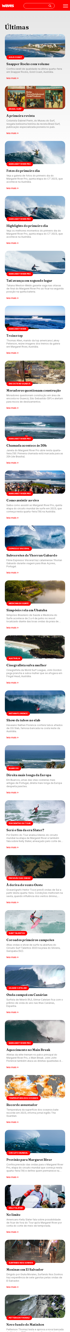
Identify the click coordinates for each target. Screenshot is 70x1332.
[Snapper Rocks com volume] (35, 57)
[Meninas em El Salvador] (35, 1264)
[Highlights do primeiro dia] (35, 220)
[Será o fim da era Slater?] (35, 825)
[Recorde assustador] (35, 1099)
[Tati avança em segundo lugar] (35, 275)
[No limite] (35, 1209)
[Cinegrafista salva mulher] (35, 660)
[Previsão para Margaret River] (35, 1154)
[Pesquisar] (50, 6)
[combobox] (39, 5)
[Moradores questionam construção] (35, 385)
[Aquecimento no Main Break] (35, 1044)
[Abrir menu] (65, 5)
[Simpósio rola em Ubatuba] (35, 605)
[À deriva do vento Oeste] (35, 879)
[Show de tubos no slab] (35, 715)
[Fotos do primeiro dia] (35, 165)
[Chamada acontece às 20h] (35, 440)
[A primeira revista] (35, 110)
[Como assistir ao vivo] (35, 495)
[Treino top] (35, 330)
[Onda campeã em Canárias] (35, 989)
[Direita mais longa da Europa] (35, 769)
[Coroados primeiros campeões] (35, 934)
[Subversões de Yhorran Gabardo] (35, 550)
